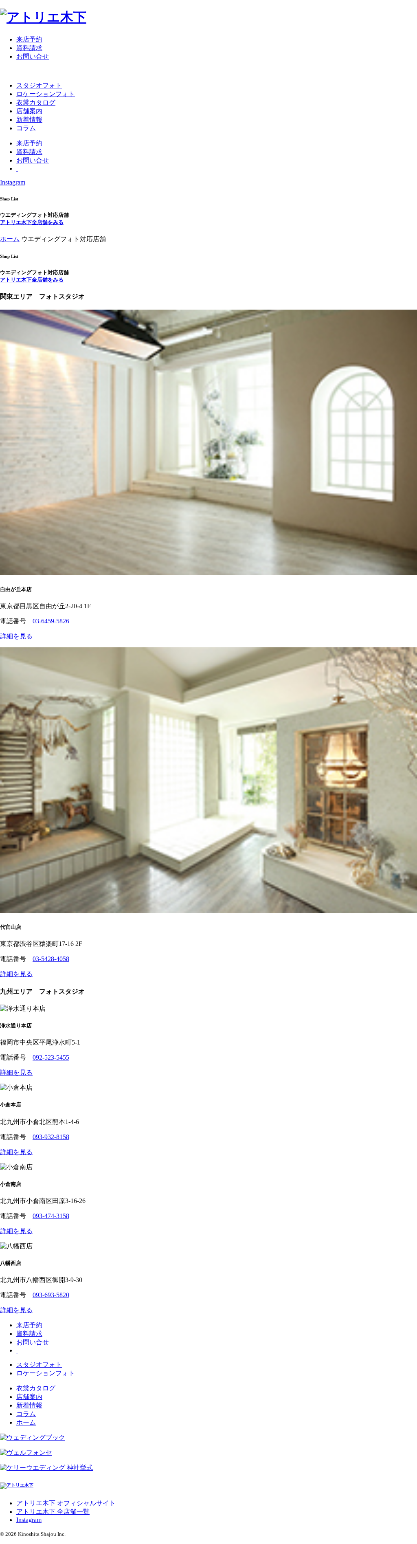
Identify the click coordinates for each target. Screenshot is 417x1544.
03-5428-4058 (51, 958)
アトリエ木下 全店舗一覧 (53, 1511)
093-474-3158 (51, 1215)
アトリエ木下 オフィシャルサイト (66, 1503)
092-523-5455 (51, 1057)
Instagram (12, 182)
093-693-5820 (51, 1294)
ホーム (10, 238)
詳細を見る (16, 636)
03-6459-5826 (51, 621)
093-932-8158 (51, 1136)
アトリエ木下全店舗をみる (32, 222)
